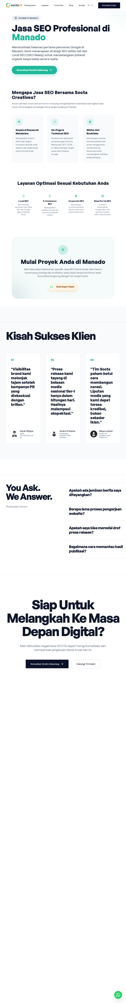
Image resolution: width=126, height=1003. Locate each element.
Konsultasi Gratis (109, 5)
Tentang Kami (30, 5)
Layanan (45, 5)
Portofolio (58, 5)
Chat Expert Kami (65, 287)
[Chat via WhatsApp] (118, 995)
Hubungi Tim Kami (86, 664)
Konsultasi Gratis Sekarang (34, 70)
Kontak (82, 5)
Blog (71, 5)
